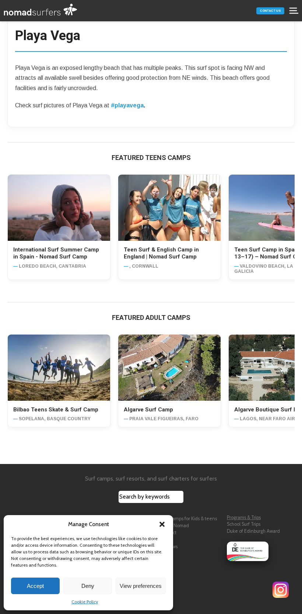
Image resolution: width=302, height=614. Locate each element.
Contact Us (270, 11)
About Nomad (174, 525)
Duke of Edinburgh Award (253, 531)
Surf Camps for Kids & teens (188, 518)
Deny (87, 586)
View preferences (141, 586)
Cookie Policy (84, 601)
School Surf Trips (243, 524)
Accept (35, 586)
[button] (162, 524)
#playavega (127, 105)
